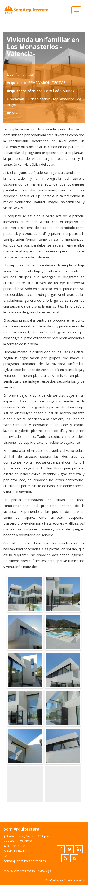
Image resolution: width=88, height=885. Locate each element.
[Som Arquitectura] (26, 10)
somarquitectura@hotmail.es (25, 861)
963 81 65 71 (16, 846)
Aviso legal (45, 871)
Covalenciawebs (74, 880)
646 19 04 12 (16, 851)
